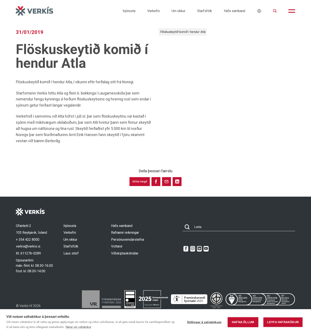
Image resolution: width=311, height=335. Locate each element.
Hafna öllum (243, 322)
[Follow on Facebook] (185, 249)
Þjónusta (129, 11)
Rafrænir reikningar (125, 233)
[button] (275, 11)
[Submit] (187, 227)
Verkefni (153, 11)
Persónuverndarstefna (127, 240)
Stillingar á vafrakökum (204, 322)
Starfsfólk (204, 11)
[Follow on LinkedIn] (199, 249)
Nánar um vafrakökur (78, 327)
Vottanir (116, 246)
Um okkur (178, 11)
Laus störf (71, 253)
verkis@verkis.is (28, 246)
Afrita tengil (139, 181)
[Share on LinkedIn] (177, 181)
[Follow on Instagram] (192, 249)
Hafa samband (234, 11)
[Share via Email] (166, 181)
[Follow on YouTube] (206, 249)
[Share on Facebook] (155, 181)
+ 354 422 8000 (27, 240)
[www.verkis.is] (34, 10)
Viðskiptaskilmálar (124, 253)
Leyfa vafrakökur (283, 322)
